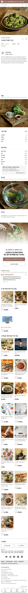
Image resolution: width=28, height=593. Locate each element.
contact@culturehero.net (12, 563)
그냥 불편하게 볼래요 (14, 264)
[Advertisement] (14, 80)
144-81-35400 (10, 574)
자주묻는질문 (21, 561)
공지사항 (15, 561)
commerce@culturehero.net (10, 583)
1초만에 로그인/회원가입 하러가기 (14, 259)
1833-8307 (8, 545)
